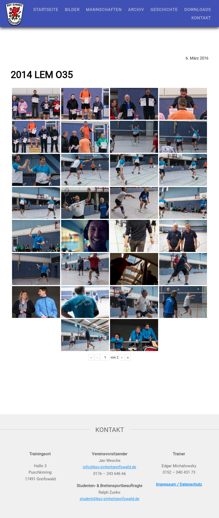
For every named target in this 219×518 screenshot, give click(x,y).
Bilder (72, 9)
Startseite (45, 9)
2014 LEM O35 (42, 74)
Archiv (136, 9)
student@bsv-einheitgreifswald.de (109, 498)
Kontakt (201, 17)
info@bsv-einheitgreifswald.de (109, 466)
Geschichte (164, 9)
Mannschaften (104, 9)
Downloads (197, 9)
